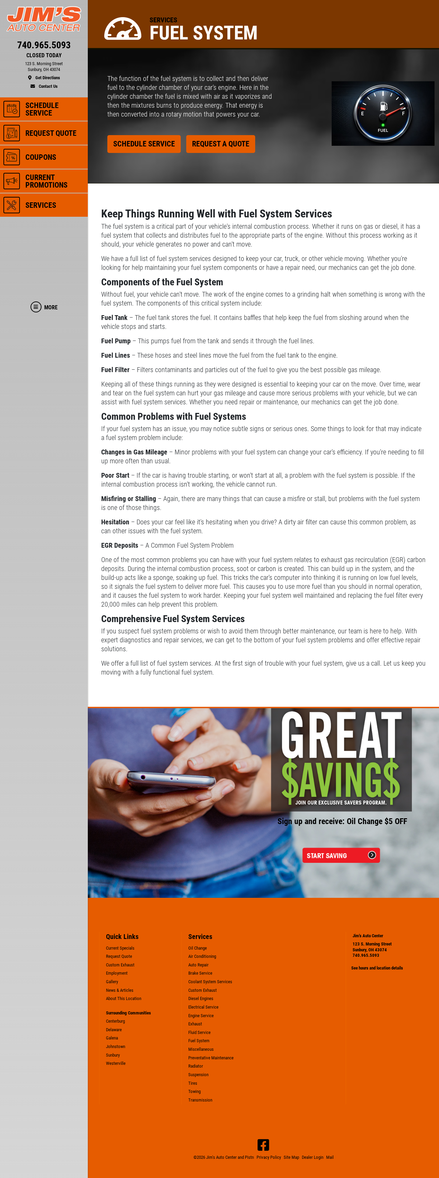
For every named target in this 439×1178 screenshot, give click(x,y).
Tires (192, 1083)
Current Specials (120, 948)
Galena (112, 1037)
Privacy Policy (269, 1157)
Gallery (112, 981)
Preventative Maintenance (211, 1057)
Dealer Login (312, 1157)
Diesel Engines (200, 998)
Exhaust (195, 1023)
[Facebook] (263, 1145)
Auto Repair (198, 964)
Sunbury (113, 1055)
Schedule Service (144, 143)
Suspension (198, 1074)
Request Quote (119, 956)
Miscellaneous (201, 1049)
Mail (330, 1157)
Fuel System (199, 1040)
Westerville (116, 1063)
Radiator (195, 1066)
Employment (117, 973)
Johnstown (115, 1046)
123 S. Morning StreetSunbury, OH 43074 (372, 946)
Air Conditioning (202, 956)
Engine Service (201, 1015)
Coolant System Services (210, 981)
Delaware (114, 1029)
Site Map (291, 1157)
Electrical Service (203, 1007)
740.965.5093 (366, 955)
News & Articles (119, 990)
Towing (194, 1091)
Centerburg (115, 1021)
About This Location (123, 998)
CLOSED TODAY (44, 55)
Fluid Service (199, 1032)
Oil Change (197, 948)
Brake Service (200, 973)
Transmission (200, 1100)
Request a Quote (220, 143)
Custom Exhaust (120, 964)
